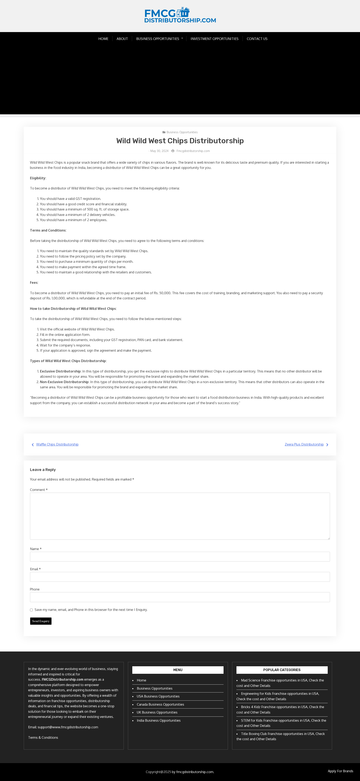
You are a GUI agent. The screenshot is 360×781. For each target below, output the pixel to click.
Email (35, 569)
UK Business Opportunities (157, 712)
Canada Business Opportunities (160, 704)
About (122, 39)
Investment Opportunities (215, 39)
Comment (39, 490)
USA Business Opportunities (158, 696)
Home (103, 39)
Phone (35, 589)
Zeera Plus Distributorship (304, 444)
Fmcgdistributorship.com (193, 151)
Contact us (257, 39)
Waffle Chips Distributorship (57, 444)
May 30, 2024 (159, 151)
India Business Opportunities (159, 720)
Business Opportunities (157, 39)
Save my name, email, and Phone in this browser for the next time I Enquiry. (91, 610)
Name (36, 549)
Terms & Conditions (43, 737)
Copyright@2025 (158, 772)
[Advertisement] (180, 85)
